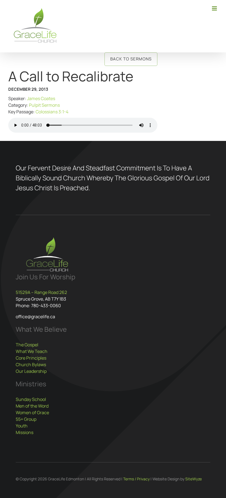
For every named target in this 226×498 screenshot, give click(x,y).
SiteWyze (193, 478)
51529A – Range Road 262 (41, 292)
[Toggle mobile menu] (215, 8)
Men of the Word (32, 406)
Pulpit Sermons (44, 105)
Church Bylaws (31, 365)
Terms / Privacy (136, 478)
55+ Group (26, 419)
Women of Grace (32, 412)
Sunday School (31, 399)
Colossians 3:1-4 (52, 112)
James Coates (41, 98)
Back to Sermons (131, 59)
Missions (24, 432)
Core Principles (31, 358)
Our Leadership (31, 371)
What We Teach (31, 351)
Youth (22, 426)
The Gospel (27, 345)
